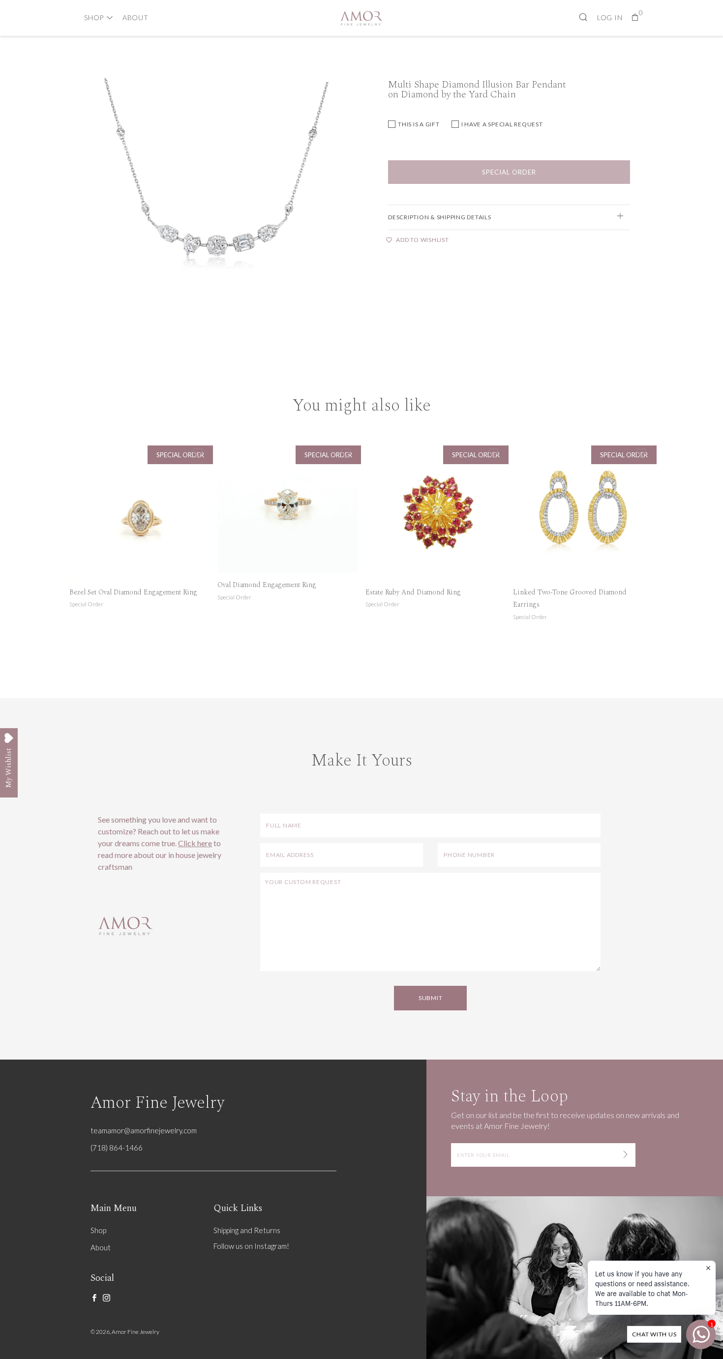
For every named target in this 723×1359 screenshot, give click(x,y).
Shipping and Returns (246, 1230)
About (135, 17)
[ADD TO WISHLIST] (198, 452)
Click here (195, 843)
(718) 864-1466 (116, 1147)
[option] (214, 209)
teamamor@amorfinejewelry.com (143, 1130)
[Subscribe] (625, 1155)
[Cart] (635, 17)
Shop (94, 17)
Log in (610, 17)
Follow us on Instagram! (251, 1245)
